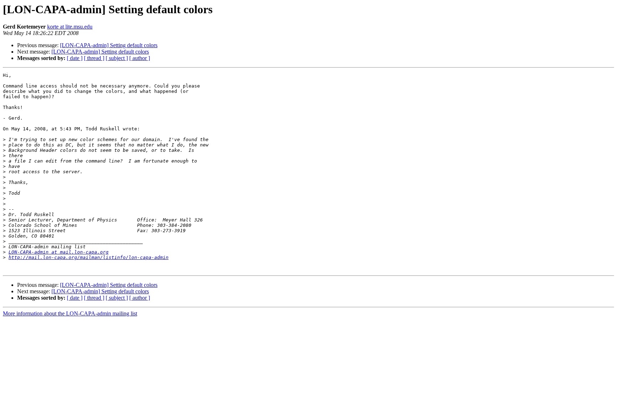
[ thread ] (94, 58)
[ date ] (74, 58)
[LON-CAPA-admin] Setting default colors (108, 45)
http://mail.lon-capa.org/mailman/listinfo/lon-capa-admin (89, 257)
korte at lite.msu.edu (69, 27)
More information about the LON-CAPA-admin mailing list (70, 313)
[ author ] (139, 58)
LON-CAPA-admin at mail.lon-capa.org (59, 252)
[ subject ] (117, 58)
